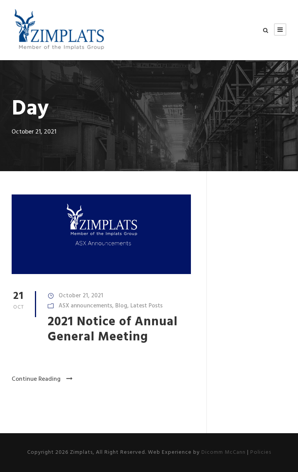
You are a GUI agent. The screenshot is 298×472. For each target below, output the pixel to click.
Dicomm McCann (223, 452)
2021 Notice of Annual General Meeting (113, 329)
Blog (121, 306)
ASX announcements (85, 306)
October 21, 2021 (81, 295)
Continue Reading (36, 379)
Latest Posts (146, 306)
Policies (260, 452)
